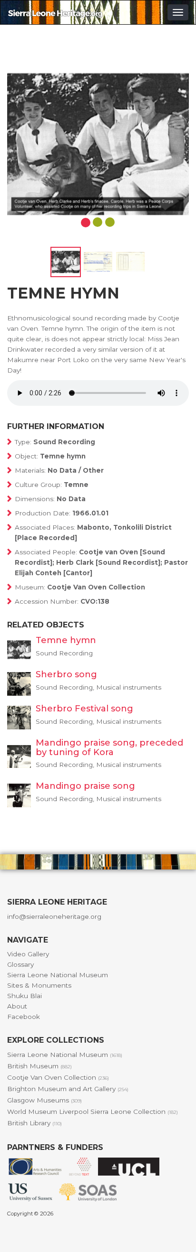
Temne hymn (66, 640)
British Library (34, 1123)
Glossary (20, 964)
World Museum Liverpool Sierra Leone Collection (92, 1111)
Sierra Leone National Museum (57, 975)
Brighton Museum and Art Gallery (67, 1089)
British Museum (39, 1066)
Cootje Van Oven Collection (58, 1077)
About (17, 1006)
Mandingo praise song (85, 786)
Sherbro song (66, 674)
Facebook (23, 1016)
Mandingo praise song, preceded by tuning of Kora (109, 747)
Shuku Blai (24, 996)
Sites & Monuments (39, 985)
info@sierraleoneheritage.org (54, 916)
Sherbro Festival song (84, 708)
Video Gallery (28, 954)
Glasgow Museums (44, 1100)
